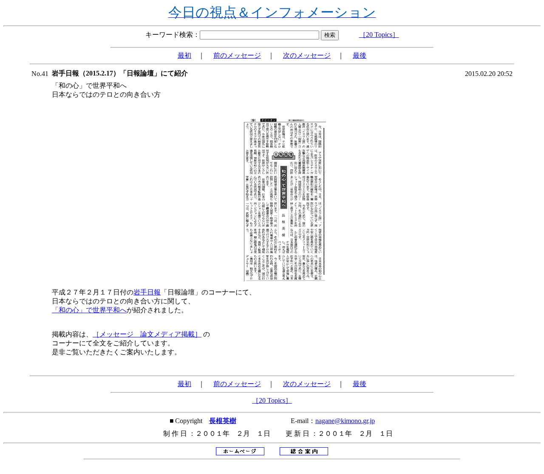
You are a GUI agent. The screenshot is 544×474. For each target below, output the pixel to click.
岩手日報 (147, 292)
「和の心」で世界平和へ (89, 310)
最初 (184, 55)
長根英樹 (222, 420)
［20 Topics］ (379, 34)
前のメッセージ (237, 55)
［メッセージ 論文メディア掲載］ (147, 334)
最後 (359, 55)
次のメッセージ (307, 55)
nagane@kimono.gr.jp (345, 420)
